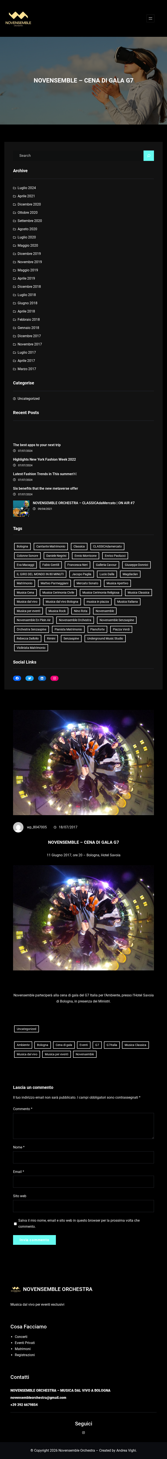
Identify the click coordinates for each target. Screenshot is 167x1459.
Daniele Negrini (56, 555)
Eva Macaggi (25, 565)
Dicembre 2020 (29, 204)
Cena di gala (64, 1045)
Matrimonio (24, 583)
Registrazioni (25, 1355)
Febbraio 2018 (29, 319)
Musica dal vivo (27, 601)
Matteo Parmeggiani (54, 583)
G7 (97, 1045)
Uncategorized (29, 399)
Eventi (84, 1045)
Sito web (19, 1196)
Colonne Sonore (27, 555)
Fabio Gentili (50, 565)
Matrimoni (23, 1349)
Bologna (22, 546)
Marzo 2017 (27, 369)
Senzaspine (71, 638)
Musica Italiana (127, 601)
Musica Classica (138, 592)
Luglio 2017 (27, 352)
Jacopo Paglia (81, 574)
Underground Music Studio (105, 638)
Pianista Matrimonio (68, 629)
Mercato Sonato (87, 583)
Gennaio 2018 (28, 328)
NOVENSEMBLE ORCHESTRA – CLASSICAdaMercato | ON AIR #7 (84, 503)
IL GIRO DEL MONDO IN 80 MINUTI (40, 574)
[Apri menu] (150, 18)
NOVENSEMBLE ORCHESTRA (57, 1289)
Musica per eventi (28, 611)
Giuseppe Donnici (136, 565)
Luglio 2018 (27, 295)
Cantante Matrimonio (50, 546)
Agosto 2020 (27, 229)
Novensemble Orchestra (75, 620)
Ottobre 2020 (28, 213)
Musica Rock (57, 611)
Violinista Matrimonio (31, 647)
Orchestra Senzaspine (31, 629)
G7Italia (112, 1045)
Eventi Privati (25, 1343)
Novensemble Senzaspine (117, 620)
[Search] (149, 156)
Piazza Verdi (121, 629)
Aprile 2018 (26, 311)
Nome (19, 1147)
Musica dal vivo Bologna (62, 601)
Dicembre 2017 (29, 336)
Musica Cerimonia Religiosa (100, 592)
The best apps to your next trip (37, 445)
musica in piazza (98, 601)
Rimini (51, 638)
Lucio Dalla (107, 574)
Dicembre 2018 (29, 287)
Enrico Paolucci (115, 555)
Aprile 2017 (26, 361)
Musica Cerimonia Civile (58, 592)
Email (18, 1172)
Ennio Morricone (86, 555)
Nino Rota (80, 611)
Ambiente (23, 1045)
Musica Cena (25, 592)
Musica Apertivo (117, 583)
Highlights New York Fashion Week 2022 (44, 459)
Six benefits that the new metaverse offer (45, 488)
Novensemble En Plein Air (34, 620)
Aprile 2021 (26, 196)
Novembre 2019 (30, 262)
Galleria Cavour (106, 565)
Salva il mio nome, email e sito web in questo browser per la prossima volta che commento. (79, 1223)
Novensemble (105, 611)
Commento (22, 1109)
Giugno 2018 (27, 303)
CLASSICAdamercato (107, 546)
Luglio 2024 (27, 188)
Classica (79, 546)
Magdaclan (130, 574)
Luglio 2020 (27, 237)
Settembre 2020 (30, 221)
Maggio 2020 (28, 245)
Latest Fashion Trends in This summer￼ (45, 474)
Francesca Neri (77, 565)
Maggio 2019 (28, 270)
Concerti (21, 1337)
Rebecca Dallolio (28, 638)
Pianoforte (97, 629)
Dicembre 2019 (29, 254)
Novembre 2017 (30, 344)
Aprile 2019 (26, 278)
